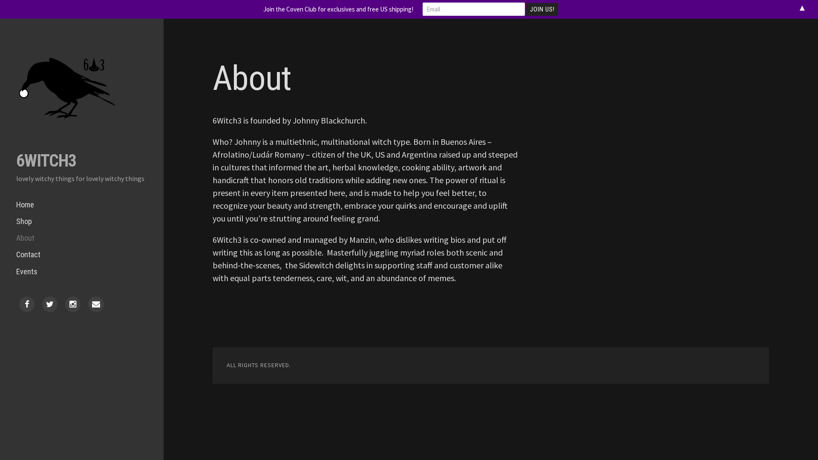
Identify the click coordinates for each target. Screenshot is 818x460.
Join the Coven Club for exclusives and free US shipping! (338, 9)
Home (25, 204)
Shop (24, 221)
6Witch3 (46, 161)
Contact (28, 254)
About (25, 237)
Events (26, 271)
